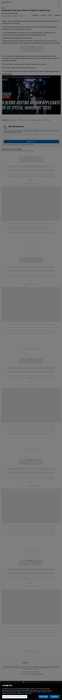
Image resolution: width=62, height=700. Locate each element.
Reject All (54, 696)
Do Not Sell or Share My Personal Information (14, 696)
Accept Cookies (43, 696)
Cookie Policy (27, 693)
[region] (31, 691)
